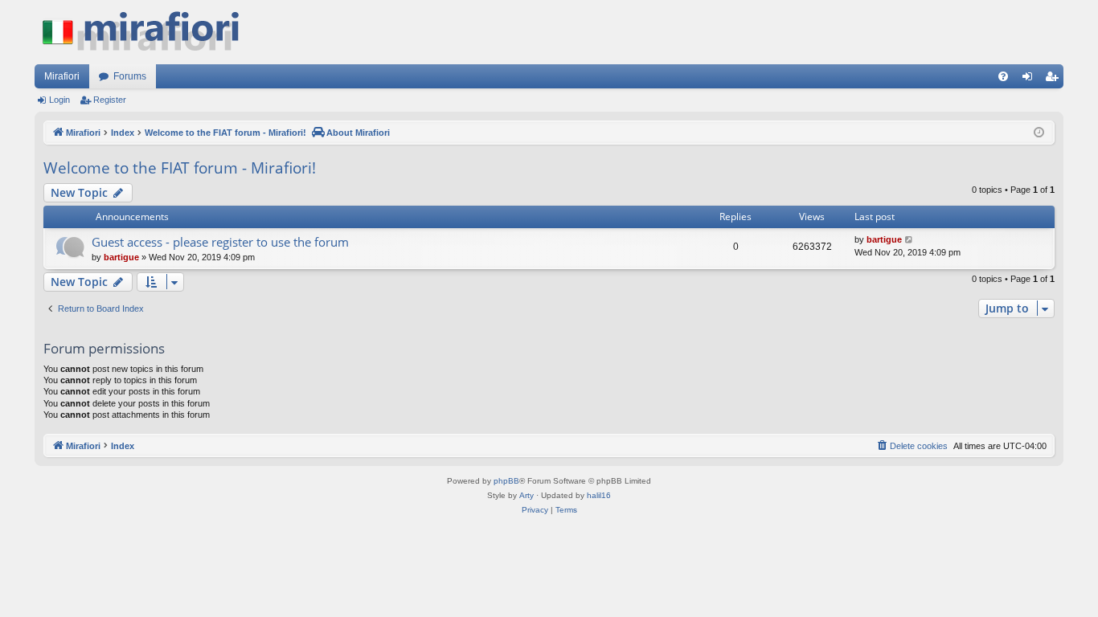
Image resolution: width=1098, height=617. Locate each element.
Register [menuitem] (1054, 79)
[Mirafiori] (149, 32)
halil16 (599, 495)
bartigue (121, 257)
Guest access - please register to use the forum (220, 242)
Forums (129, 76)
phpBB (506, 480)
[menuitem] (1003, 76)
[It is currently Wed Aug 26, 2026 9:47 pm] (1039, 133)
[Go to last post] (909, 240)
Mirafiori (62, 76)
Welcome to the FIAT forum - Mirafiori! (179, 167)
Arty (526, 495)
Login (59, 99)
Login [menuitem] (1030, 79)
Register (109, 99)
